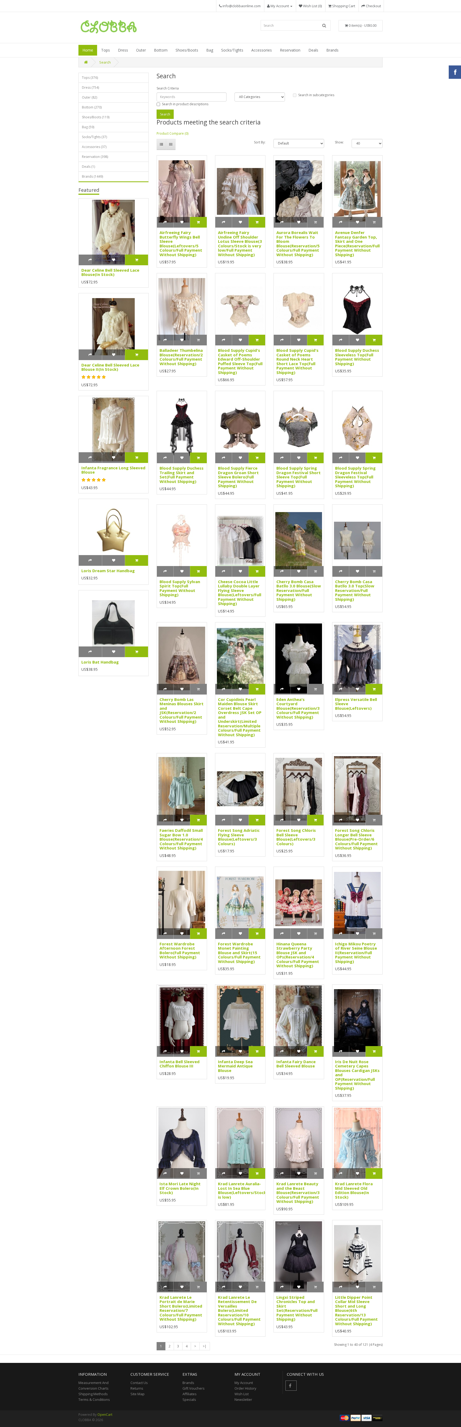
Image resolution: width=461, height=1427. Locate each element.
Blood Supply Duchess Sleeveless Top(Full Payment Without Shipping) (357, 357)
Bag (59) (88, 127)
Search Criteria (168, 88)
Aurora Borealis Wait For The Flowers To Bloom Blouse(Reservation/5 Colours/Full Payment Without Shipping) (298, 243)
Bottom (161, 50)
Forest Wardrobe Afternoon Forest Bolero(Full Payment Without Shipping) (180, 950)
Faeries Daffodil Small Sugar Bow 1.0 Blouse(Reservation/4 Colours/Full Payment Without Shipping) (181, 839)
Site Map (137, 1393)
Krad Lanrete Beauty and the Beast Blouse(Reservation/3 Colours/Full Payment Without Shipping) (298, 1192)
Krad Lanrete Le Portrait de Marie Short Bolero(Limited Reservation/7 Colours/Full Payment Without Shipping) (181, 1308)
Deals (313, 50)
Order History (245, 1388)
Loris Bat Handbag (100, 662)
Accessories (261, 50)
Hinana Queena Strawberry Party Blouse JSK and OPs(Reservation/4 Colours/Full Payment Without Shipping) (297, 955)
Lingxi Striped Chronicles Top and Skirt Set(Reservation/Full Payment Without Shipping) (296, 1308)
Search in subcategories (316, 95)
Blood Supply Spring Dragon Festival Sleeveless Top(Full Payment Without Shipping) (355, 476)
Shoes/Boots (187, 50)
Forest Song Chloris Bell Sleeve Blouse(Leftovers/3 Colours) (296, 837)
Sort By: (259, 142)
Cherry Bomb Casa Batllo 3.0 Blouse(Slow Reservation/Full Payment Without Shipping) (298, 590)
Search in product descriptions (185, 104)
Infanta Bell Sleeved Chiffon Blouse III (180, 1064)
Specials (189, 1399)
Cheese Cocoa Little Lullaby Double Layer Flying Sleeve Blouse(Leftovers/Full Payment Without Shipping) (239, 592)
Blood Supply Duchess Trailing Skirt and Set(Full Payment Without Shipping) (182, 474)
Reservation (290, 50)
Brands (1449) (92, 176)
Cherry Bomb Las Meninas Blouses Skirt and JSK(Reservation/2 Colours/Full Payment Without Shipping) (182, 710)
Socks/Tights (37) (94, 137)
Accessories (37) (94, 147)
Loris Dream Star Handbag (108, 570)
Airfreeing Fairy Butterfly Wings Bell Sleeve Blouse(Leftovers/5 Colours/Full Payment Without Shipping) (181, 243)
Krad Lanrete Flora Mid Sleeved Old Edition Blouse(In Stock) (354, 1190)
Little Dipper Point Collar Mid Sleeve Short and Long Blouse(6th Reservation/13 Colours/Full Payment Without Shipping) (356, 1310)
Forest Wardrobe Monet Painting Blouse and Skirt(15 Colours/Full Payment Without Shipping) (239, 952)
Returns (136, 1388)
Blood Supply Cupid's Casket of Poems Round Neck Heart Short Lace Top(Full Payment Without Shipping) (297, 361)
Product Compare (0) (172, 133)
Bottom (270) (92, 107)
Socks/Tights (232, 50)
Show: (339, 142)
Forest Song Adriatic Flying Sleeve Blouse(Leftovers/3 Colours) (239, 837)
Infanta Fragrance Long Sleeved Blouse (113, 470)
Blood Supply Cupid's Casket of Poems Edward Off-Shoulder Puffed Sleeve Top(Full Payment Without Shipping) (240, 361)
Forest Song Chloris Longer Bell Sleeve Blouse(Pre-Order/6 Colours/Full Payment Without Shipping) (356, 839)
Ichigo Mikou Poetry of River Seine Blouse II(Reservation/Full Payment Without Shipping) (356, 952)
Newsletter (243, 1399)
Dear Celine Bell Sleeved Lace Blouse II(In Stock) (110, 367)
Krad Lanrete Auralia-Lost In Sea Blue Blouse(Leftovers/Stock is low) (242, 1190)
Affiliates (189, 1393)
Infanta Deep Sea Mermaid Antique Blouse (235, 1066)
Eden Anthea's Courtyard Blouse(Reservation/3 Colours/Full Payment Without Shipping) (298, 708)
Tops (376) (90, 77)
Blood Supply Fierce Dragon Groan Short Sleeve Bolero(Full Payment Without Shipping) (238, 476)
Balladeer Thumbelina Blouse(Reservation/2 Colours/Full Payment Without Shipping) (181, 357)
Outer (141, 50)
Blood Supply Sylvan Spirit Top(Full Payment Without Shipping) (180, 588)
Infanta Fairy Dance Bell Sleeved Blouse (296, 1064)
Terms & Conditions (94, 1399)
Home (87, 50)
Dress (123, 50)
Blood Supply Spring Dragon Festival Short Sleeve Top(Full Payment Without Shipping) (298, 476)
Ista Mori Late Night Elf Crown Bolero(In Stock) (180, 1188)
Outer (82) (89, 97)
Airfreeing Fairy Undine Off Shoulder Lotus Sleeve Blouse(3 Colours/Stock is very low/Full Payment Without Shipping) (240, 243)
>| (204, 1346)
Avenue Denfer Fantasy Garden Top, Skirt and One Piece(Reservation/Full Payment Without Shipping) (357, 243)
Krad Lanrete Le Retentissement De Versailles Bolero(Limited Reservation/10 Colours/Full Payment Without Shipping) (239, 1310)
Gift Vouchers (193, 1388)
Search (105, 62)
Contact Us (139, 1382)
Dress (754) (90, 87)
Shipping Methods (93, 1393)
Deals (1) (88, 166)
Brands (332, 50)
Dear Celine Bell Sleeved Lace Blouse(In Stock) (110, 272)
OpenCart (104, 1414)
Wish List (242, 1393)
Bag (209, 50)
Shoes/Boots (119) (95, 117)
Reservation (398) (95, 156)
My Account (244, 1382)
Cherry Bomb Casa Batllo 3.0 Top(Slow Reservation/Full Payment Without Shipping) (354, 590)
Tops (105, 50)
